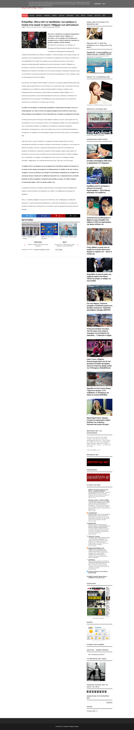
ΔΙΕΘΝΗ (54, 15)
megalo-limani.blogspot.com (96, 548)
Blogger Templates (74, 726)
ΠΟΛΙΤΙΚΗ (62, 15)
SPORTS (83, 15)
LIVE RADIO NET (92, 513)
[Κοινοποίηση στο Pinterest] (62, 249)
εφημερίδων (102, 618)
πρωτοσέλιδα (96, 618)
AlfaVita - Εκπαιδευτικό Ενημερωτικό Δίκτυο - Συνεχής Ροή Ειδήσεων (98, 490)
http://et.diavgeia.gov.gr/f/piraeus (96, 654)
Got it (104, 3)
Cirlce (75, 216)
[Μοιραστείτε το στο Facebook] (60, 249)
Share (45, 216)
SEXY (103, 15)
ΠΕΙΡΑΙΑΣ (39, 15)
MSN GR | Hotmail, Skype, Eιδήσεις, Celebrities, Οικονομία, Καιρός (97, 577)
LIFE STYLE (97, 15)
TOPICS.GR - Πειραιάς (94, 536)
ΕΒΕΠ (53, 27)
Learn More (97, 3)
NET (25, 27)
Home (25, 15)
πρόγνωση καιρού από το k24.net (98, 640)
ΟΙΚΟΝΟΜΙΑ (70, 15)
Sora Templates (64, 726)
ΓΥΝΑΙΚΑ (90, 15)
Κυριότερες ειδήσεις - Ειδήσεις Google (98, 500)
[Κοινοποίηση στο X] (59, 249)
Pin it (60, 216)
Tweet (31, 216)
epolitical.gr (91, 559)
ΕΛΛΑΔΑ (31, 15)
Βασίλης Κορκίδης (47, 27)
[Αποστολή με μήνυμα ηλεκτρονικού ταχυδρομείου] (56, 249)
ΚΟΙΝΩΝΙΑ (47, 15)
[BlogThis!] (57, 249)
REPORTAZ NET (33, 7)
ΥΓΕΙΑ (77, 15)
